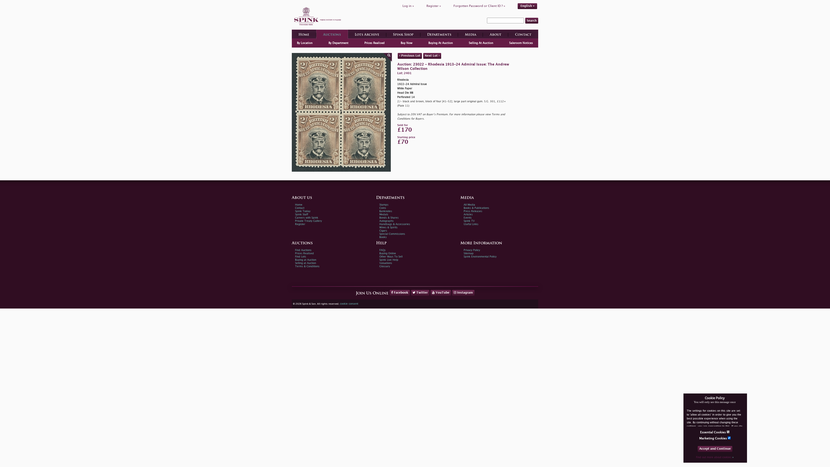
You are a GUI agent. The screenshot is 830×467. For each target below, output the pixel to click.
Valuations (385, 263)
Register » (433, 6)
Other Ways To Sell (390, 257)
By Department (338, 43)
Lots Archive (367, 35)
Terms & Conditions (307, 266)
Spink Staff (301, 214)
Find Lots (300, 257)
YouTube (442, 292)
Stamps (383, 205)
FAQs (382, 250)
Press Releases (473, 211)
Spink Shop (403, 35)
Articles (468, 214)
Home (303, 35)
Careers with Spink (306, 218)
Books (383, 237)
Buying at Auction (305, 260)
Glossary (384, 266)
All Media (469, 205)
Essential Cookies (713, 432)
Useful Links (471, 224)
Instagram (464, 292)
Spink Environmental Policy (480, 257)
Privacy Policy (472, 250)
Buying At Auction (440, 43)
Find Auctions (303, 250)
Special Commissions (392, 234)
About (495, 35)
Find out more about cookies (715, 457)
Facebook (400, 292)
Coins (382, 208)
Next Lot (432, 55)
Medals (383, 214)
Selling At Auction (481, 43)
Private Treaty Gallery (308, 221)
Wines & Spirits (388, 227)
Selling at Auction (305, 263)
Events (468, 218)
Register (300, 224)
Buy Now (406, 43)
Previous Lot (410, 55)
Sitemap (469, 253)
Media (470, 35)
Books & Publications (476, 208)
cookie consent (349, 304)
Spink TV (469, 221)
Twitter (421, 292)
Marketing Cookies (713, 438)
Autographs (386, 221)
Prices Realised (374, 43)
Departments (439, 35)
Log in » (408, 6)
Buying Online (387, 253)
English (526, 6)
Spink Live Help (388, 260)
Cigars (383, 231)
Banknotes (385, 211)
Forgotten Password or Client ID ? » (479, 6)
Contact (523, 35)
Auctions (332, 35)
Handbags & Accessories (394, 224)
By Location (305, 43)
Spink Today (302, 211)
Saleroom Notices (521, 43)
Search (532, 20)
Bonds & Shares (389, 218)
